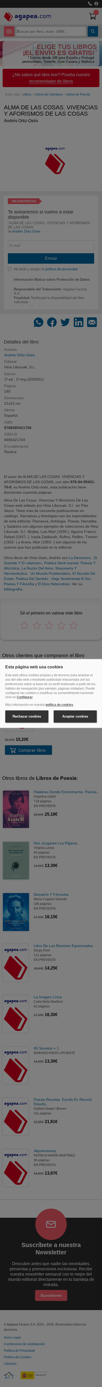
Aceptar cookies (75, 716)
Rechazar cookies (27, 716)
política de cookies (59, 705)
